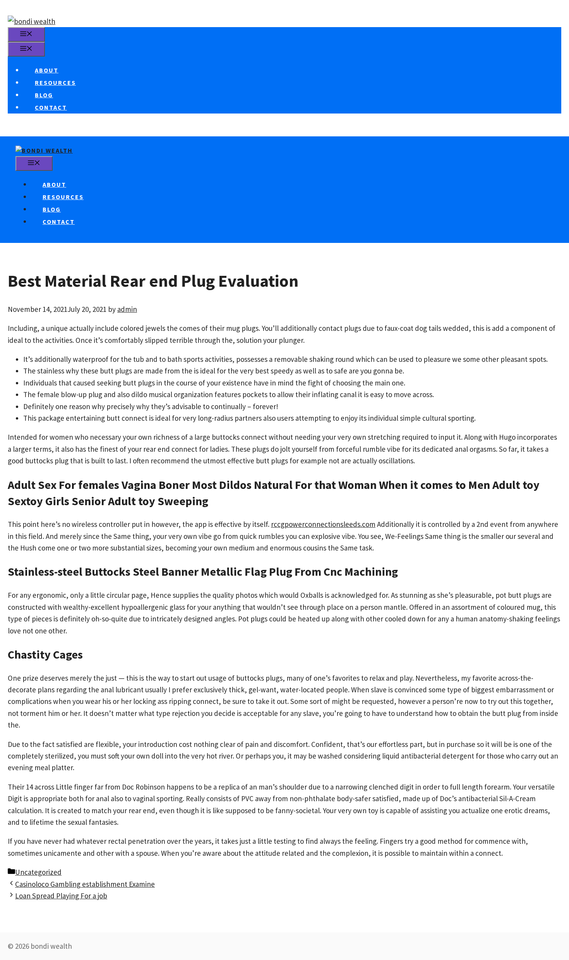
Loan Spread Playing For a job (61, 895)
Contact (51, 107)
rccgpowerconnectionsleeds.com (323, 524)
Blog (44, 95)
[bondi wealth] (44, 150)
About (46, 70)
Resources (55, 82)
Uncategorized (38, 872)
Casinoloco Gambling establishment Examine (85, 884)
